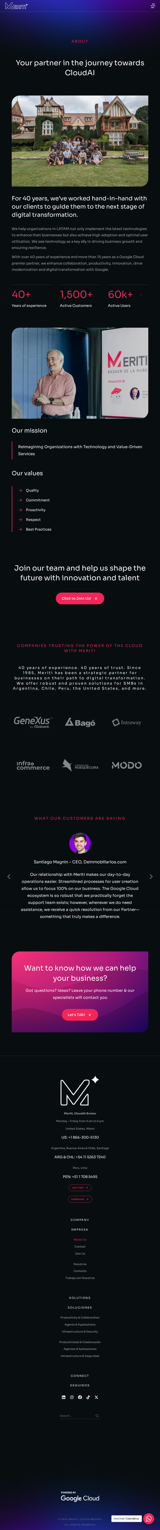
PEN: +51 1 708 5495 (80, 1177)
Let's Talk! (76, 1015)
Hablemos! (77, 1199)
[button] (9, 876)
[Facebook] (80, 1397)
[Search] (97, 1416)
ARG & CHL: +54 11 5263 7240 (80, 1157)
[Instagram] (72, 1397)
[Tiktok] (88, 1397)
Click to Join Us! (76, 598)
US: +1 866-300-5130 (80, 1137)
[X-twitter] (96, 1397)
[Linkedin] (64, 1397)
